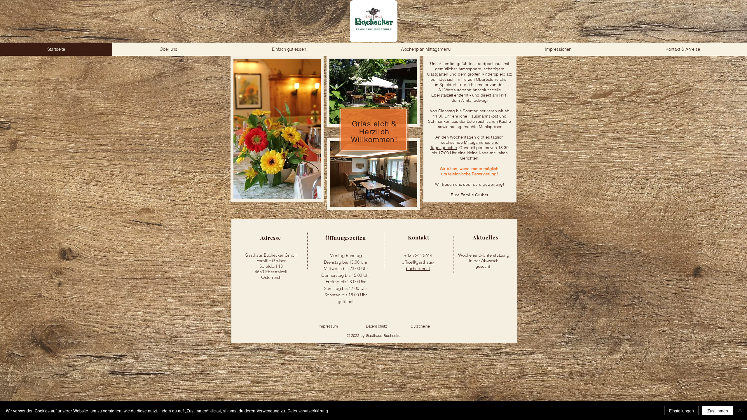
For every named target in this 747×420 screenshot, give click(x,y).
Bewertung (493, 184)
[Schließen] (739, 410)
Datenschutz (376, 326)
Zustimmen (717, 411)
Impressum (328, 326)
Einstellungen (681, 411)
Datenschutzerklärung (307, 411)
